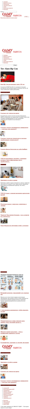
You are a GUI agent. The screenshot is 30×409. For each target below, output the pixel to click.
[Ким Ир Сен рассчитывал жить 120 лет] (8, 81)
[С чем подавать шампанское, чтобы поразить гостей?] (4, 307)
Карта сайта (6, 404)
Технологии (6, 4)
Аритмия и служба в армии (9, 180)
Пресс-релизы (6, 401)
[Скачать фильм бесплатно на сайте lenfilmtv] (4, 146)
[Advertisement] (15, 33)
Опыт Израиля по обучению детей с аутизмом (14, 225)
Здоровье (5, 1)
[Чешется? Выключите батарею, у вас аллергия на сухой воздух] (3, 212)
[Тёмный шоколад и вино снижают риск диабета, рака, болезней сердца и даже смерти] (4, 318)
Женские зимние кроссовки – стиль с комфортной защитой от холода (12, 332)
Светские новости (7, 5)
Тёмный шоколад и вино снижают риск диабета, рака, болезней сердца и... (13, 321)
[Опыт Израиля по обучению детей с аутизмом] (4, 223)
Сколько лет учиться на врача (10, 113)
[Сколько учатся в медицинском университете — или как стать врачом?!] (3, 124)
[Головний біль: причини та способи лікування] (4, 339)
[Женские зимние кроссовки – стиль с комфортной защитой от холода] (4, 329)
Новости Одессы (7, 3)
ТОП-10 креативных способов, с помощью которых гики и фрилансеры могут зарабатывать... (13, 160)
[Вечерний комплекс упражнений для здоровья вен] (12, 290)
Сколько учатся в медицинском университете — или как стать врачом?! (14, 128)
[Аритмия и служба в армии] (12, 177)
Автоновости (7, 395)
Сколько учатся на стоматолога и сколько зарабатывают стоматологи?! (14, 139)
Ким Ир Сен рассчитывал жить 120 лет (12, 84)
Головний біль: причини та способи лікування (15, 342)
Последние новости (8, 8)
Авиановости (7, 398)
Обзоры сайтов (7, 391)
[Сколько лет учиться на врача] (12, 110)
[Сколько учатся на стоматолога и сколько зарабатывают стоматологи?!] (3, 135)
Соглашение (6, 402)
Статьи (6, 388)
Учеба (4, 6)
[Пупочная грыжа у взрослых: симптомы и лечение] (4, 201)
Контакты (5, 9)
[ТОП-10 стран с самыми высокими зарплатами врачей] (4, 190)
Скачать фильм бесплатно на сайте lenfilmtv (14, 149)
